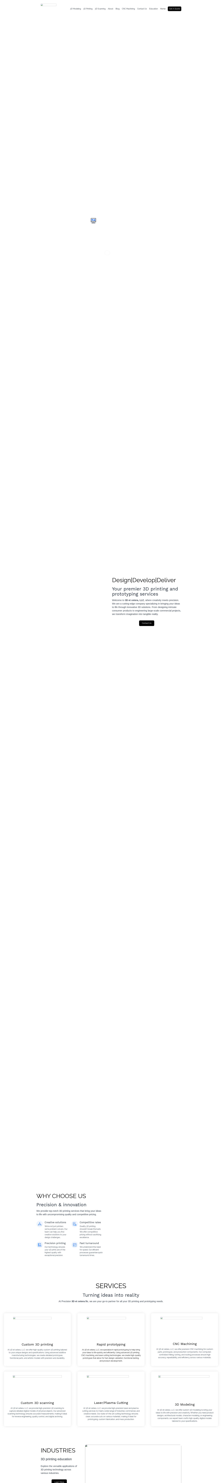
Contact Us (142, 9)
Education (153, 9)
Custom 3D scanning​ (37, 1403)
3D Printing (87, 9)
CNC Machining (128, 9)
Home (162, 9)
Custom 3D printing (37, 1344)
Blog (118, 9)
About (110, 9)
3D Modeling (75, 9)
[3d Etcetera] (48, 9)
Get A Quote (174, 9)
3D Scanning (100, 9)
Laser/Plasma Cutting (111, 1403)
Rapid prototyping (111, 1344)
